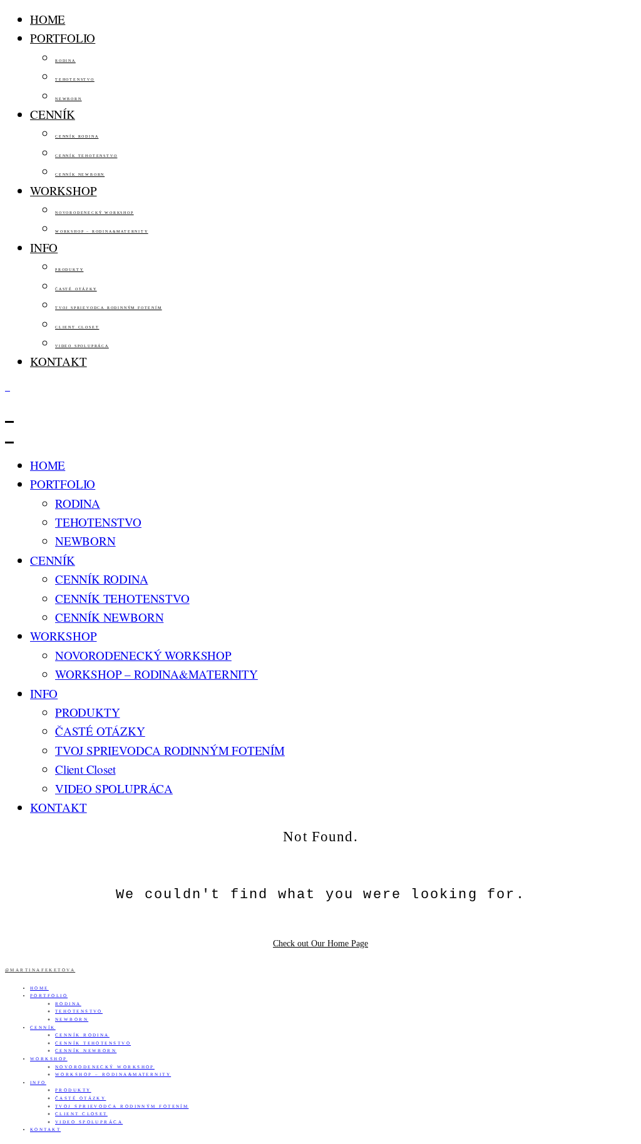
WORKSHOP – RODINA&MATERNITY (101, 231)
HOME (47, 19)
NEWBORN (68, 99)
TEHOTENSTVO (75, 79)
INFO (44, 247)
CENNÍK (52, 114)
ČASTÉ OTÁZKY (76, 289)
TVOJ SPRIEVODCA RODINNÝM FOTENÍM (108, 308)
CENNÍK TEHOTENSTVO (86, 156)
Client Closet (77, 327)
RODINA (65, 61)
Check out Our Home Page (320, 943)
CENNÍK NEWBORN (80, 174)
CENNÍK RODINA (76, 136)
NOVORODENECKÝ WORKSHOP (94, 213)
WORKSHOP (63, 190)
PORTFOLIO (62, 38)
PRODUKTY (69, 269)
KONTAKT (58, 361)
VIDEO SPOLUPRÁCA (82, 346)
